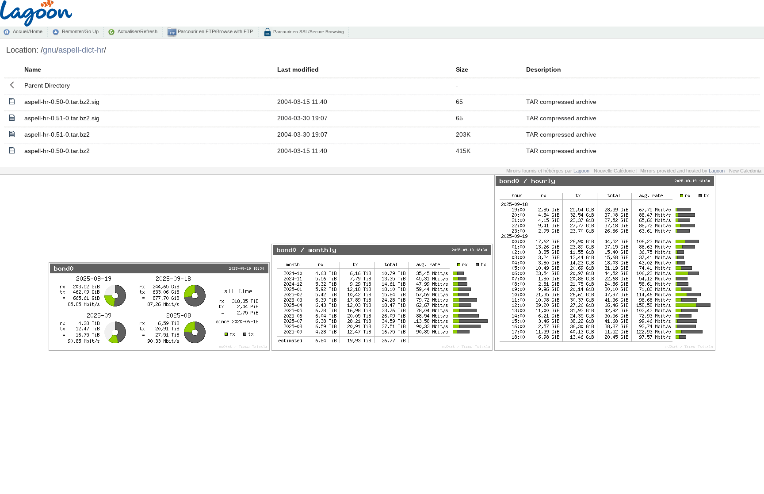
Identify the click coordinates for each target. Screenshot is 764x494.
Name (32, 69)
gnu (49, 49)
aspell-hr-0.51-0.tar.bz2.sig (61, 118)
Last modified (298, 69)
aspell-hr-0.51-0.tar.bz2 (57, 134)
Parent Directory (47, 85)
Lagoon (581, 170)
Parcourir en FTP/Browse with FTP (214, 31)
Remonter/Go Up (80, 31)
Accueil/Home (27, 31)
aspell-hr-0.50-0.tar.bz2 (57, 150)
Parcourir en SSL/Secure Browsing (308, 31)
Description (543, 69)
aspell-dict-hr (81, 49)
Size (462, 69)
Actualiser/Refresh (137, 31)
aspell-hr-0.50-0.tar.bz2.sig (61, 101)
